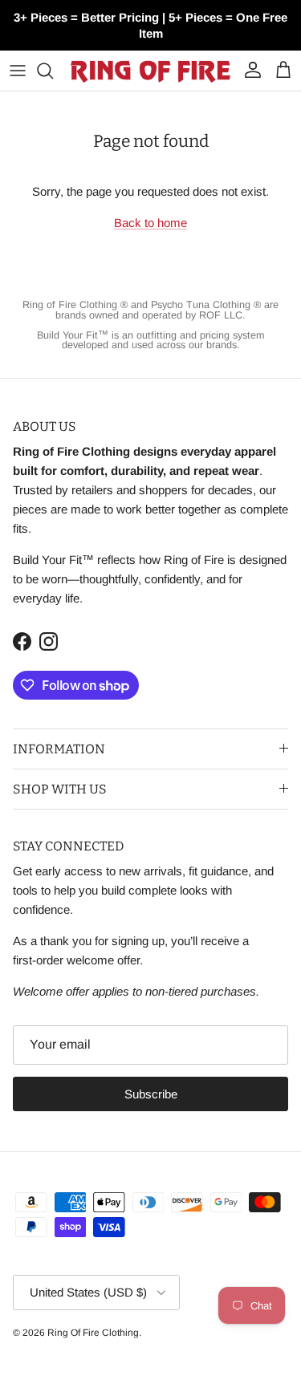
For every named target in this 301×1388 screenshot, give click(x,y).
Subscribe (150, 1094)
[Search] (53, 70)
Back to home (150, 222)
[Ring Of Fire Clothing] (150, 71)
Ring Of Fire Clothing (93, 1332)
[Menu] (17, 70)
